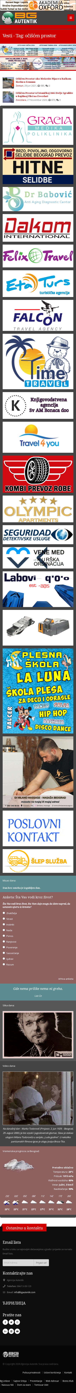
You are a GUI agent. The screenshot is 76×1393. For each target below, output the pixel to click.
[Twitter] (11, 1322)
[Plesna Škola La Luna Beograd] (38, 692)
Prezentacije (36, 1380)
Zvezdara (21, 100)
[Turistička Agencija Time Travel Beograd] (38, 50)
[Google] (5, 1331)
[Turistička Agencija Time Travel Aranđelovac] (38, 362)
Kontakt (68, 1372)
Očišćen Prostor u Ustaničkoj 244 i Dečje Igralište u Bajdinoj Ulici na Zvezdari (44, 94)
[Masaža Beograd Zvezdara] (38, 773)
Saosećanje (12, 953)
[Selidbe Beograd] (38, 167)
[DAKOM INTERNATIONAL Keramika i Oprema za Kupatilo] (38, 229)
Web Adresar (52, 1380)
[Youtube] (17, 1331)
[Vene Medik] (38, 558)
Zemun (19, 85)
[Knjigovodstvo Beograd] (38, 590)
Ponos (9, 936)
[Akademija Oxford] (38, 5)
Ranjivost (11, 941)
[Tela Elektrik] (38, 628)
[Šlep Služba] (38, 862)
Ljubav (9, 958)
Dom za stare (24, 1384)
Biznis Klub (68, 1380)
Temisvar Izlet (41, 1384)
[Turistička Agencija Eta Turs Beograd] (38, 284)
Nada (9, 930)
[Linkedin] (11, 1331)
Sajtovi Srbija (20, 1380)
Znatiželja (11, 913)
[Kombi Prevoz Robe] (38, 475)
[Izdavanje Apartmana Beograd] (38, 510)
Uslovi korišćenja (52, 1372)
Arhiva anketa (65, 978)
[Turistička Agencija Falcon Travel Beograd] (38, 63)
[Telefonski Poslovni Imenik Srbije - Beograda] (38, 829)
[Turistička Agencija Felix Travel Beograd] (38, 257)
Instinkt (10, 924)
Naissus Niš (8, 1384)
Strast (9, 918)
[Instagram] (17, 1322)
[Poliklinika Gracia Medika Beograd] (38, 127)
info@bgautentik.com (24, 1292)
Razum (10, 964)
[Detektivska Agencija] (38, 535)
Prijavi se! (41, 1262)
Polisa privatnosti (31, 1372)
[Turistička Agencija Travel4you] (38, 438)
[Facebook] (5, 1322)
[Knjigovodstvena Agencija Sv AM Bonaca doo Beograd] (38, 406)
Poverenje (11, 947)
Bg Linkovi (5, 1380)
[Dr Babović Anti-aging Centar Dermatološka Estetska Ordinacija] (38, 200)
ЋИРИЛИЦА (14, 1303)
